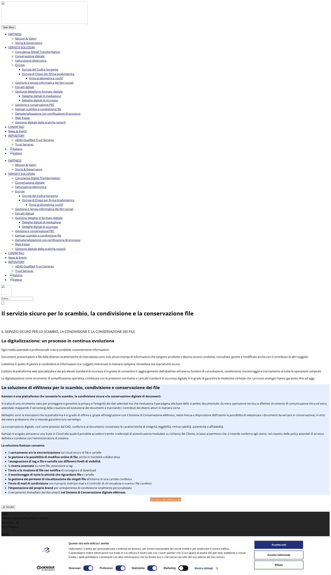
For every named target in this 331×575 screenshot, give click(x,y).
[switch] (120, 568)
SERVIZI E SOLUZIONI (21, 47)
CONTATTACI (16, 127)
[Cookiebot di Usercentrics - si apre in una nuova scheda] (46, 568)
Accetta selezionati (278, 554)
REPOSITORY (16, 136)
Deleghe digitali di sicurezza (40, 100)
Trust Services (24, 144)
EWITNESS (14, 34)
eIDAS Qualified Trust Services (34, 140)
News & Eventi (17, 131)
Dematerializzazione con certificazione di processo (48, 114)
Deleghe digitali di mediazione (41, 96)
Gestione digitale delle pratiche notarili (40, 122)
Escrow (19, 65)
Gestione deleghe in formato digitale (39, 91)
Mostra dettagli (204, 568)
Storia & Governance (28, 43)
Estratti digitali (24, 87)
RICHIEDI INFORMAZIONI (165, 499)
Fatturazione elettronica (30, 61)
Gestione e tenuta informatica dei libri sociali (44, 83)
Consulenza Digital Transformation (37, 52)
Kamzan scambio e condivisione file (38, 109)
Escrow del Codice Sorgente (40, 69)
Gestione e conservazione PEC (34, 105)
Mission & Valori (25, 39)
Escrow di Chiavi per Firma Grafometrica (48, 74)
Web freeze (22, 118)
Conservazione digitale (29, 56)
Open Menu (8, 27)
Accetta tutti (279, 544)
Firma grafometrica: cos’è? (46, 78)
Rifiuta (279, 564)
